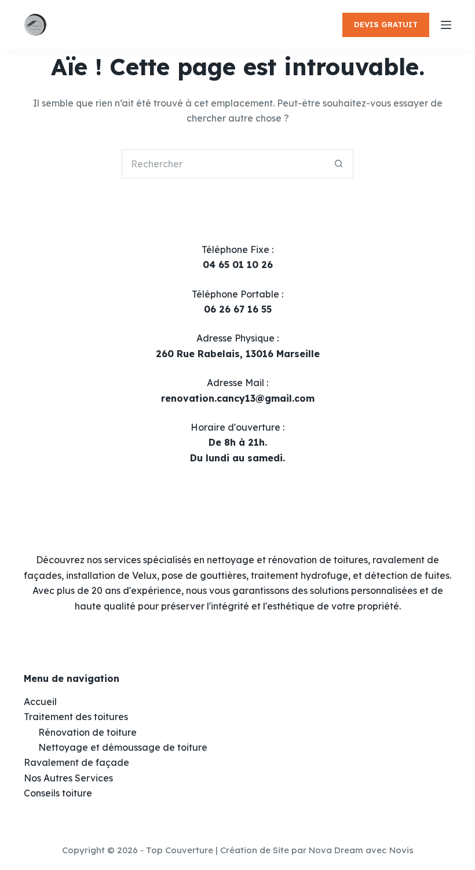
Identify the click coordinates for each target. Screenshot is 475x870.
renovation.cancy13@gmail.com (238, 398)
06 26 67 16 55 (238, 309)
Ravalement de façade (76, 762)
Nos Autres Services (68, 778)
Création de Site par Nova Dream (291, 850)
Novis (401, 850)
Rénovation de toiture (87, 732)
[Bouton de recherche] (338, 163)
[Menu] (446, 25)
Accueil (40, 701)
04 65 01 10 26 (238, 264)
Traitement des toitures (76, 716)
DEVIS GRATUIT (386, 24)
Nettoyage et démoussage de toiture (122, 747)
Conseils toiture (58, 793)
